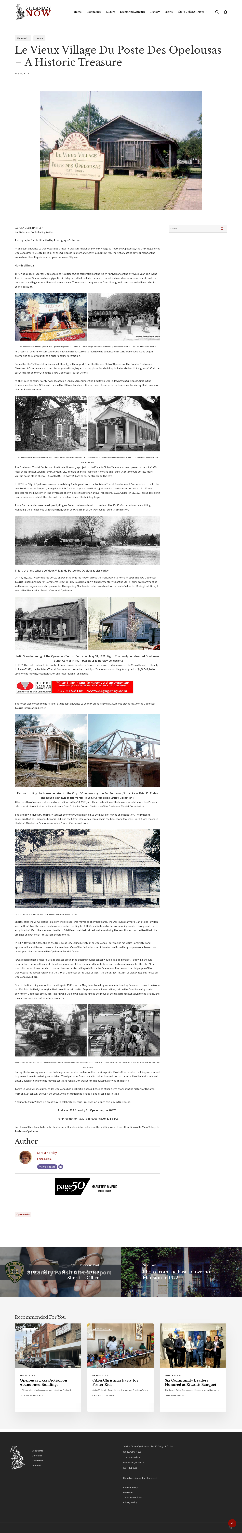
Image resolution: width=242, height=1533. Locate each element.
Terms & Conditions (133, 1497)
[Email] (60, 1166)
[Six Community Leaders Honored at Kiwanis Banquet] (193, 1367)
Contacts (36, 1465)
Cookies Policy (130, 1487)
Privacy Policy (130, 1502)
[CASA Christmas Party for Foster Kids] (120, 1367)
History (39, 38)
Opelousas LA (23, 1214)
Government (38, 1460)
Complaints (37, 1450)
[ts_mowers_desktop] (88, 1195)
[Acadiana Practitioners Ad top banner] (75, 696)
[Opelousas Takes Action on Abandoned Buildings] (48, 1367)
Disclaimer (128, 1492)
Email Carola (44, 1159)
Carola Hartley (47, 1153)
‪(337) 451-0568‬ (130, 1468)
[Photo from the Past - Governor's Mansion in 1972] (181, 1272)
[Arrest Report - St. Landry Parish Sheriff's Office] (60, 1272)
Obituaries (37, 1455)
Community (22, 38)
